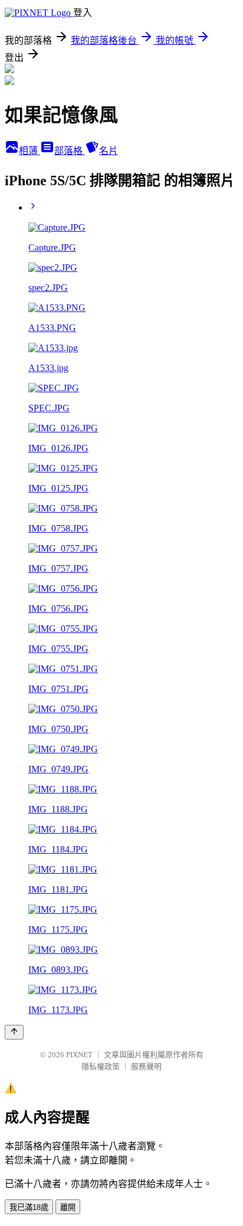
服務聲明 (146, 1066)
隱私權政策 (100, 1066)
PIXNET (79, 1054)
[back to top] (14, 1032)
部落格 (69, 151)
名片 (108, 151)
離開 (67, 1207)
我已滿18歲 (28, 1207)
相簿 (29, 151)
